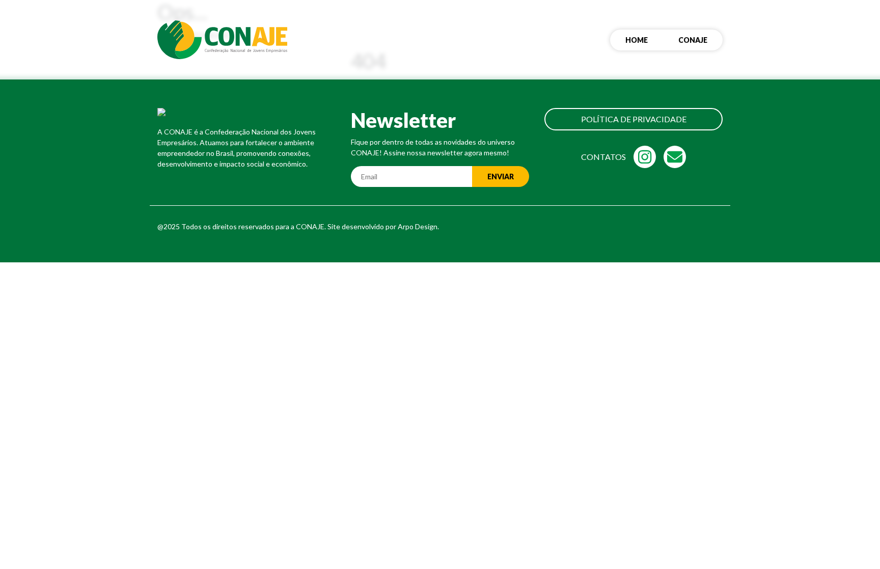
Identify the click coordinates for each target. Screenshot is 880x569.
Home (636, 40)
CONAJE (692, 40)
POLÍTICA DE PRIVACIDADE (633, 119)
